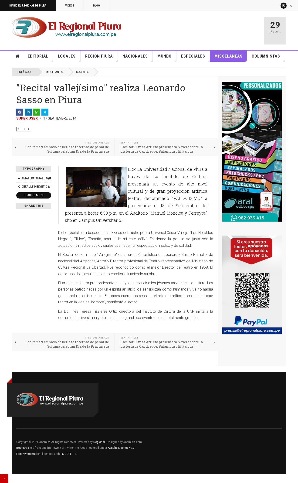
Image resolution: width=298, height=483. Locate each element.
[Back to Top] (4, 478)
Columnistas (266, 56)
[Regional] (66, 27)
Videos (69, 5)
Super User (27, 118)
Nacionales (135, 56)
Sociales (82, 72)
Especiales (193, 56)
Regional (99, 442)
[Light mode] (284, 6)
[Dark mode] (291, 6)
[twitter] (44, 112)
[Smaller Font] (18, 178)
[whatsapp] (36, 112)
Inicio (17, 56)
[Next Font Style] (48, 186)
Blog (96, 5)
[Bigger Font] (48, 178)
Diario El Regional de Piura (27, 5)
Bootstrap (22, 447)
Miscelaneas (228, 56)
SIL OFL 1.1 (69, 454)
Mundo (164, 56)
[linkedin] (28, 112)
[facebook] (19, 112)
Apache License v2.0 (121, 447)
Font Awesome (26, 454)
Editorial (38, 56)
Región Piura (99, 56)
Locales (67, 56)
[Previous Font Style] (18, 186)
